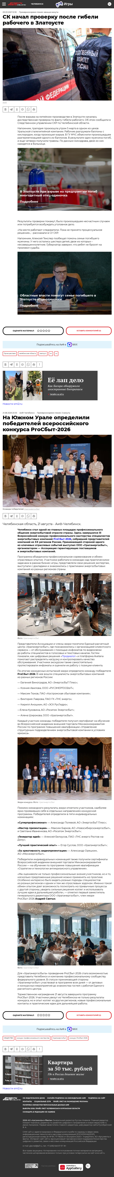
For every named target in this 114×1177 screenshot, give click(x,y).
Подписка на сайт (96, 1098)
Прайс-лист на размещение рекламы (70, 1102)
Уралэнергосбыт (32, 509)
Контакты (27, 1102)
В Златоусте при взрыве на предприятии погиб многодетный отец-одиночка (58, 193)
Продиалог (69, 656)
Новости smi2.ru (12, 403)
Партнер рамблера (48, 1166)
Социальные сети (42, 1102)
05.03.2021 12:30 (10, 12)
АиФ (5, 102)
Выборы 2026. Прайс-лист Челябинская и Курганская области (51, 1108)
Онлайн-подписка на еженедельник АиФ (66, 1098)
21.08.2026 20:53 (10, 413)
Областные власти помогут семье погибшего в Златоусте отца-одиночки (58, 297)
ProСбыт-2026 (62, 539)
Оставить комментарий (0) (89, 331)
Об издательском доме (34, 1098)
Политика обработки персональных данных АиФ (46, 1105)
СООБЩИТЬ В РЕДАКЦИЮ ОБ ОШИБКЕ (39, 1112)
